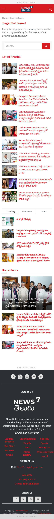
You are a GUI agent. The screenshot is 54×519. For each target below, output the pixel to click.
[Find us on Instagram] (27, 376)
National (44, 438)
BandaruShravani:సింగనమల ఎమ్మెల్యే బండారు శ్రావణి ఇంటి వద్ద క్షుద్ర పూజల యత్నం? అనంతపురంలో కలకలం (33, 257)
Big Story (9, 446)
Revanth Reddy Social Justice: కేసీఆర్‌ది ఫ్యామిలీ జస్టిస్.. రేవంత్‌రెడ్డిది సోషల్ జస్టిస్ (35, 195)
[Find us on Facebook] (13, 376)
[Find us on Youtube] (34, 376)
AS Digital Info (44, 513)
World (44, 456)
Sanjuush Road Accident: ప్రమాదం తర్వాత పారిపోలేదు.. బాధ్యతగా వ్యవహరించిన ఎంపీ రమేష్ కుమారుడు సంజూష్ (35, 116)
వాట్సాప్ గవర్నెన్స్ (23, 218)
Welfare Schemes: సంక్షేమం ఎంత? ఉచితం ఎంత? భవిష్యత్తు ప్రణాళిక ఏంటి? (35, 169)
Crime (9, 454)
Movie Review (27, 453)
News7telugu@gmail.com (30, 467)
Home (5, 18)
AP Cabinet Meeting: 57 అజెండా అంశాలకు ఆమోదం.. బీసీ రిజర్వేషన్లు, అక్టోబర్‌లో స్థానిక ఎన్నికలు (34, 156)
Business (9, 450)
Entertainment (28, 438)
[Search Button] (50, 8)
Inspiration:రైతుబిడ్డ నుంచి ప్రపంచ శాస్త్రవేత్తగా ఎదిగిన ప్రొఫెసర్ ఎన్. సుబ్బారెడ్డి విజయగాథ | (33, 233)
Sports (44, 443)
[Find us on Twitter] (20, 377)
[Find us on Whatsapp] (40, 376)
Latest (27, 447)
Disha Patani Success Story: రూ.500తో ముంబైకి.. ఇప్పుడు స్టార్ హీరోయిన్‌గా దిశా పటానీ (33, 130)
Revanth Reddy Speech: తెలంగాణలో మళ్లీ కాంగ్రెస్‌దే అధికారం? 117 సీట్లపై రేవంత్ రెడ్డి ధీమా (35, 143)
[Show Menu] (3, 8)
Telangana (44, 447)
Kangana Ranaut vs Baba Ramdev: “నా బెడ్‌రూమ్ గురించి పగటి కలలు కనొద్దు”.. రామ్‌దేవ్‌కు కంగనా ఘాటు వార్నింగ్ (33, 100)
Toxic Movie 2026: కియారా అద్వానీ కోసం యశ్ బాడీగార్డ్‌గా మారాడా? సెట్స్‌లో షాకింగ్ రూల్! (35, 182)
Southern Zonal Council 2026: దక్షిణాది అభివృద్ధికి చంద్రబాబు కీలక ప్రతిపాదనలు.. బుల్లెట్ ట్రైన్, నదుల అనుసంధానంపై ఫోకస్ (34, 69)
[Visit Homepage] (27, 9)
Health (27, 443)
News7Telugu (22, 510)
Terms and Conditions (27, 483)
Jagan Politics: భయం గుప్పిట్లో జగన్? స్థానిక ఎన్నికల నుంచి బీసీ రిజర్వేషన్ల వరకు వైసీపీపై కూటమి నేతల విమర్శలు (33, 85)
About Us (27, 475)
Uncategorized (45, 451)
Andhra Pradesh (9, 440)
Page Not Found (17, 18)
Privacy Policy (27, 479)
